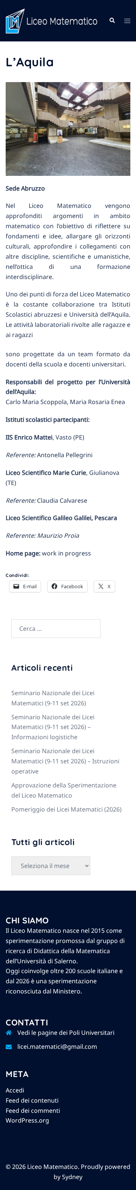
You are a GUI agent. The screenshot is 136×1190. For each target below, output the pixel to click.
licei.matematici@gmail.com (57, 1046)
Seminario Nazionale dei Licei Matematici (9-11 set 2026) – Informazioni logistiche (52, 727)
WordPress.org (27, 1120)
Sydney (72, 1177)
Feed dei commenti (33, 1110)
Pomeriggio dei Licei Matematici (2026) (66, 809)
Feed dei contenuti (32, 1100)
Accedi (15, 1090)
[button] (112, 21)
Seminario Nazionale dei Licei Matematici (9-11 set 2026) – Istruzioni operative (65, 761)
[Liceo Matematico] (51, 20)
